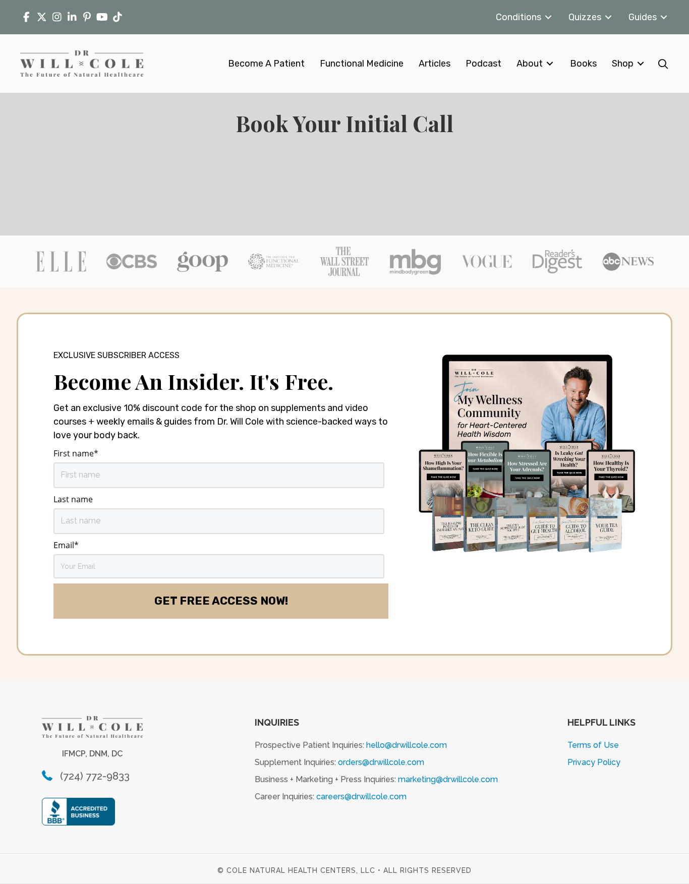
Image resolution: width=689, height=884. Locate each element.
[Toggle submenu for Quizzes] (608, 17)
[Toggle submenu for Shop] (641, 64)
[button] (663, 64)
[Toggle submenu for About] (550, 64)
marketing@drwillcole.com (448, 779)
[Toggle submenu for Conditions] (548, 17)
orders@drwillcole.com (381, 762)
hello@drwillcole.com (406, 745)
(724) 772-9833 (95, 776)
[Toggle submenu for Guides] (664, 17)
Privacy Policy (593, 762)
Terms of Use (593, 745)
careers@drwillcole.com (361, 796)
